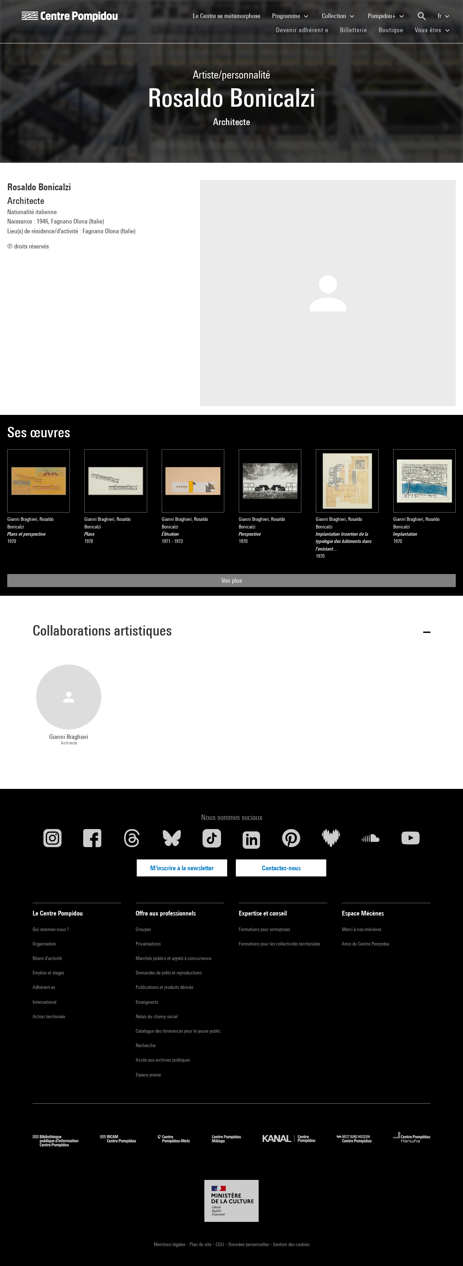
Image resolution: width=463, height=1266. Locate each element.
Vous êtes (429, 30)
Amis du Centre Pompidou (366, 944)
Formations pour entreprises (264, 929)
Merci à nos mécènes (361, 929)
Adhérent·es (44, 987)
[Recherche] (422, 16)
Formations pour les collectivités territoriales (279, 944)
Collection (335, 16)
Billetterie (353, 30)
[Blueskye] (172, 840)
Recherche (146, 1045)
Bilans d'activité (47, 958)
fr (440, 16)
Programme (287, 16)
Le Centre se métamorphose (229, 16)
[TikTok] (212, 840)
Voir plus (231, 580)
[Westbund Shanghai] (359, 1145)
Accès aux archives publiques (163, 1060)
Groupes (143, 929)
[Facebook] (92, 840)
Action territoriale (49, 1016)
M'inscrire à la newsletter (182, 868)
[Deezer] (331, 840)
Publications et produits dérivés (164, 987)
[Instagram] (52, 840)
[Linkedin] (251, 840)
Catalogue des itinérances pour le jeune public (178, 1031)
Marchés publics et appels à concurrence (173, 958)
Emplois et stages (48, 973)
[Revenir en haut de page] (446, 1249)
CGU (220, 1244)
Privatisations (148, 944)
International (44, 1002)
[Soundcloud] (371, 840)
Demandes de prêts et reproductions (169, 973)
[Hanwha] (411, 1145)
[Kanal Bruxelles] (294, 1145)
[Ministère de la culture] (231, 1201)
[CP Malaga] (232, 1145)
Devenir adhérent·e (305, 30)
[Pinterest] (291, 840)
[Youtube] (410, 840)
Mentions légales (170, 1244)
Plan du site (201, 1244)
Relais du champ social (157, 1016)
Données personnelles (249, 1244)
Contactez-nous (281, 868)
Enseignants (147, 1002)
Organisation (44, 944)
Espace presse (148, 1075)
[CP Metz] (179, 1145)
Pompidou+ (382, 16)
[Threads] (132, 840)
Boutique (394, 30)
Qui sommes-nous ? (51, 929)
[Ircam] (123, 1145)
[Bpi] (61, 1145)
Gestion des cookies (291, 1244)
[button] (231, 631)
